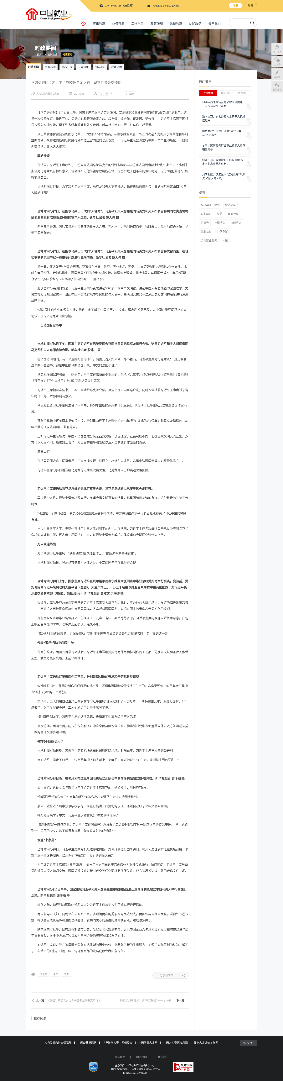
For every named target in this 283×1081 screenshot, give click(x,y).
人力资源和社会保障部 (57, 1042)
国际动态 (100, 67)
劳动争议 (222, 231)
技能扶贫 (219, 223)
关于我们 (214, 23)
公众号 (277, 64)
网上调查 (277, 52)
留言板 (277, 77)
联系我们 (163, 1057)
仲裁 (225, 240)
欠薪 (219, 214)
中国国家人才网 (147, 1042)
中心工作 (66, 67)
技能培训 (235, 223)
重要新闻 (50, 67)
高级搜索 (277, 89)
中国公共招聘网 (87, 1042)
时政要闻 (67, 54)
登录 (250, 5)
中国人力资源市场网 (175, 1042)
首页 (39, 54)
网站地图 (141, 1057)
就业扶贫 (206, 231)
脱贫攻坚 (230, 205)
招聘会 (205, 223)
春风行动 (233, 214)
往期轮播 (116, 67)
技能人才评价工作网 (206, 1042)
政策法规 (157, 23)
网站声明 (120, 1057)
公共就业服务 (209, 240)
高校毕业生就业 (210, 205)
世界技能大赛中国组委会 (117, 1042)
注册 (235, 5)
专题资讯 (83, 67)
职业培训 (206, 214)
